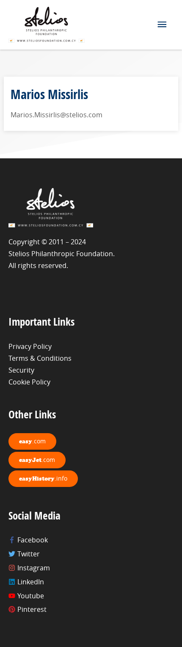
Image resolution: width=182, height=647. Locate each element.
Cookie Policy (29, 382)
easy (32, 441)
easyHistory (43, 478)
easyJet (37, 460)
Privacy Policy (30, 346)
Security (21, 370)
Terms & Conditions (40, 358)
